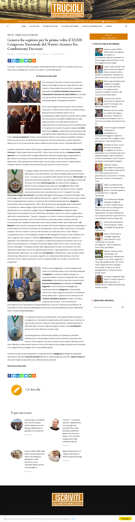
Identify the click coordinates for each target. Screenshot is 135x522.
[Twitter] (13, 61)
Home (24, 26)
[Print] (34, 61)
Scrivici (109, 26)
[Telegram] (26, 61)
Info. (74, 518)
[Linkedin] (18, 61)
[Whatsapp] (22, 61)
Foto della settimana (69, 26)
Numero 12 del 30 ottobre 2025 (26, 35)
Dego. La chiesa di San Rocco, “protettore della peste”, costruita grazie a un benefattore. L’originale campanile (110, 190)
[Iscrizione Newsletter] (67, 499)
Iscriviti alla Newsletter (92, 26)
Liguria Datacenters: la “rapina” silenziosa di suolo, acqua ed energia (72, 454)
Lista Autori (34, 26)
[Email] (30, 61)
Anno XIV (10, 35)
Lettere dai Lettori (50, 26)
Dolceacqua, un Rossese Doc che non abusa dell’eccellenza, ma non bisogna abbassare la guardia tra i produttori (35, 425)
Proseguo (125, 518)
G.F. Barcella (44, 54)
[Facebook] (9, 61)
